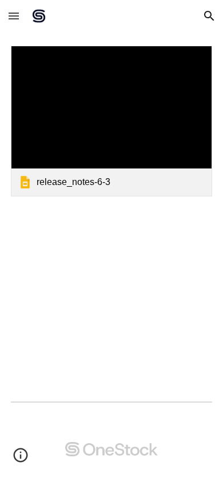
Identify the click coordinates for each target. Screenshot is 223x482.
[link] (111, 121)
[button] (13, 15)
